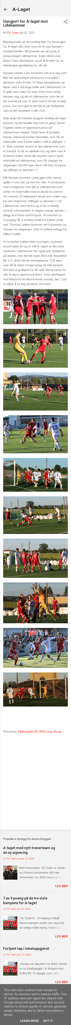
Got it (48, 1021)
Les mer (61, 886)
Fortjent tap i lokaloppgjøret (26, 948)
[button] (65, 22)
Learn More (29, 1021)
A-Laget (21, 9)
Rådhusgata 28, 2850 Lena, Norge (39, 731)
